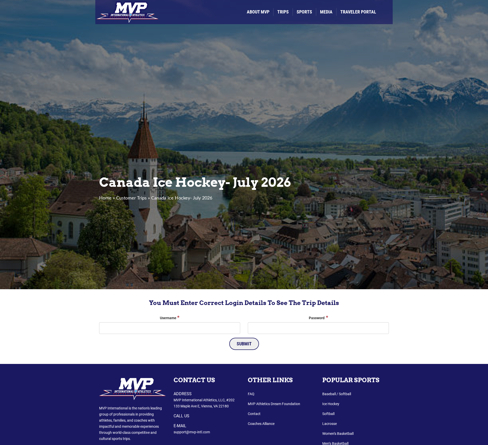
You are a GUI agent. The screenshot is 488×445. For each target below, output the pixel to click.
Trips (283, 11)
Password (318, 317)
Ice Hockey (330, 404)
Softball (328, 414)
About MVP (258, 11)
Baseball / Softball (336, 394)
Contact (254, 414)
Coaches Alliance (261, 424)
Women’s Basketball (338, 434)
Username (169, 317)
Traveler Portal (358, 11)
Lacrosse (329, 424)
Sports (304, 11)
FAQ (251, 394)
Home (105, 198)
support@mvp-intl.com (192, 432)
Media (326, 11)
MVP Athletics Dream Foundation (274, 404)
